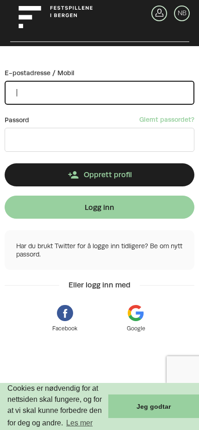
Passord (17, 120)
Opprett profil (108, 174)
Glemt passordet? (166, 119)
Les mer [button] (79, 423)
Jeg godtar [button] (154, 406)
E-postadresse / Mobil (40, 73)
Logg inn (99, 207)
